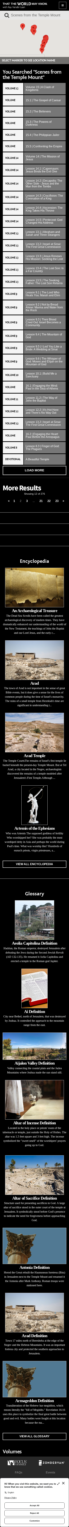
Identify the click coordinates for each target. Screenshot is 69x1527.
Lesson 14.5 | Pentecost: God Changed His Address (44, 221)
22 (49, 500)
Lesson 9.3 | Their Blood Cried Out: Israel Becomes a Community (43, 322)
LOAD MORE (34, 470)
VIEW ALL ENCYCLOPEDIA (34, 864)
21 (41, 500)
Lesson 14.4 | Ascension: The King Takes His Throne (44, 209)
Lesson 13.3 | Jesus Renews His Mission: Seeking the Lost (44, 257)
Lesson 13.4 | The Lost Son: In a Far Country (45, 270)
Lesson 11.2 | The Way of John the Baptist (41, 399)
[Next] (63, 501)
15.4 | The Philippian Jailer (42, 134)
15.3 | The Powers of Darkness (38, 123)
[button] (22, 26)
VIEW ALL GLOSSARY (34, 1436)
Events (50, 1472)
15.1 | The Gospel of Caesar (43, 100)
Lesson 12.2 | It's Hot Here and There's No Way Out (42, 411)
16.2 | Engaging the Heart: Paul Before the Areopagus (42, 435)
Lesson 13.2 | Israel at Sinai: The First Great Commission (43, 245)
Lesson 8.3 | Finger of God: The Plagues (42, 448)
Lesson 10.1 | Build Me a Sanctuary (41, 375)
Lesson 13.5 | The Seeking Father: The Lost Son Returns (44, 282)
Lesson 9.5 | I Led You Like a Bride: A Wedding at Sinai (44, 348)
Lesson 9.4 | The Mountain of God (44, 336)
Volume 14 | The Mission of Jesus (43, 158)
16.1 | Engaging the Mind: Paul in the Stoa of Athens (42, 387)
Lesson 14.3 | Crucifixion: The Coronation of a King (44, 197)
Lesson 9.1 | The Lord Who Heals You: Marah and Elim (43, 294)
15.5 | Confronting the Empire (44, 146)
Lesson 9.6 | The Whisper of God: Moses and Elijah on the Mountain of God (44, 361)
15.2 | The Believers (38, 111)
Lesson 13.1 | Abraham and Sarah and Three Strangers (43, 233)
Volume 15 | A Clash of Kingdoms (40, 88)
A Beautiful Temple (37, 459)
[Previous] (9, 501)
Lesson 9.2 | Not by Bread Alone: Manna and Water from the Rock (44, 307)
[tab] (34, 88)
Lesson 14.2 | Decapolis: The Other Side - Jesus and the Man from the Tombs (44, 183)
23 (57, 500)
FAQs (18, 1472)
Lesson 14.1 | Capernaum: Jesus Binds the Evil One (42, 170)
